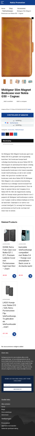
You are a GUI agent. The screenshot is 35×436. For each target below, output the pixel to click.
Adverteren (4, 415)
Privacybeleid (5, 423)
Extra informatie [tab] (8, 144)
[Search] (32, 2)
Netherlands (14, 123)
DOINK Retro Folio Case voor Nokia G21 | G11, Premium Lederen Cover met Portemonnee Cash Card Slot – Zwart (9, 258)
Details (29, 109)
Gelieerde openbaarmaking (9, 428)
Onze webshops (6, 412)
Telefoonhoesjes (7, 11)
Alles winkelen (5, 404)
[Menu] (2, 2)
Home (3, 8)
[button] (33, 18)
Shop (11, 8)
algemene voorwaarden (8, 426)
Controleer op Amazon (17, 115)
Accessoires (21, 8)
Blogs (3, 409)
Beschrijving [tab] (7, 141)
